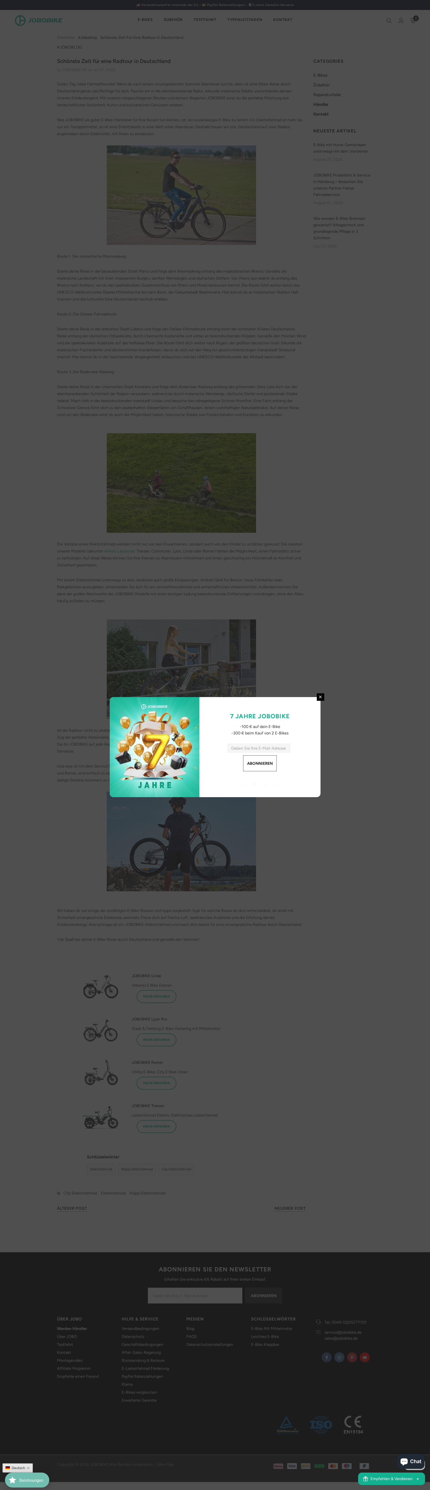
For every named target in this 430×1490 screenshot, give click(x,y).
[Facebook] (244, 784)
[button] (17, 1468)
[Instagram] (255, 784)
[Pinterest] (265, 784)
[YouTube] (275, 784)
